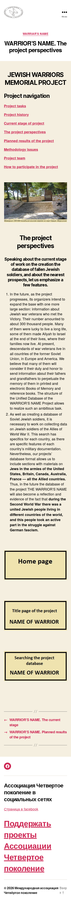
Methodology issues (21, 149)
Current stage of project (24, 123)
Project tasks (15, 105)
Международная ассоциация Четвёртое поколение (31, 890)
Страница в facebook (21, 808)
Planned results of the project (29, 140)
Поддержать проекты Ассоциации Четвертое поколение (27, 846)
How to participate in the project (31, 166)
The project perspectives (25, 131)
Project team (14, 158)
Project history (16, 114)
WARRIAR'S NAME (35, 34)
